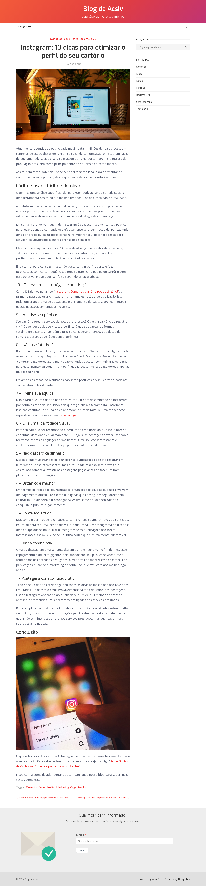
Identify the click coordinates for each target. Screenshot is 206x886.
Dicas (66, 39)
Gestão (51, 787)
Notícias (140, 87)
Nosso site (24, 27)
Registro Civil (87, 39)
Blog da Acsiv (103, 9)
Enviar (82, 850)
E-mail (80, 835)
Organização (78, 787)
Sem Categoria (144, 101)
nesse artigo (67, 415)
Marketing (62, 787)
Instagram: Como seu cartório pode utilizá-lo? (86, 291)
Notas (74, 39)
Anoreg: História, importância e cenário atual (102, 797)
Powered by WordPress (151, 879)
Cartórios (56, 39)
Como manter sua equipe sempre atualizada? (44, 797)
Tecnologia (142, 108)
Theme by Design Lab (178, 879)
